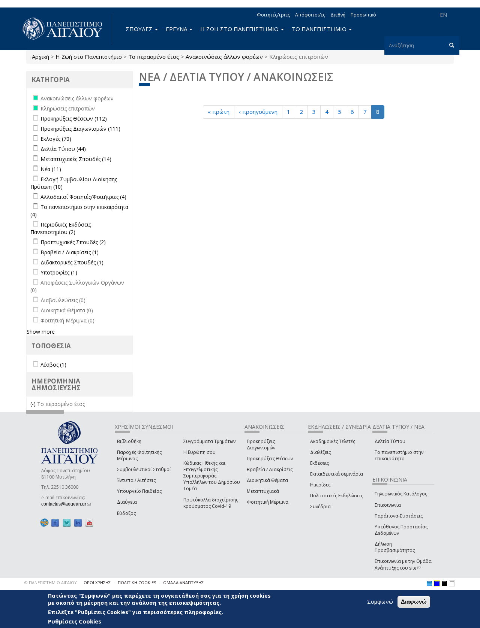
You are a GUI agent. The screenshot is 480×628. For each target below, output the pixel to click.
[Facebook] (55, 523)
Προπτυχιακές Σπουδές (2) (73, 242)
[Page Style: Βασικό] (429, 583)
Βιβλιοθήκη (129, 441)
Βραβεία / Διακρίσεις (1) (69, 252)
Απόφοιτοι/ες (310, 15)
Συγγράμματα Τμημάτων (209, 441)
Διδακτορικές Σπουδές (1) (72, 262)
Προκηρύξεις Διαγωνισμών (261, 444)
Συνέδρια (320, 506)
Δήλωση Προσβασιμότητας (395, 547)
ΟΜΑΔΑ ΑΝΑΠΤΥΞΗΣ (183, 582)
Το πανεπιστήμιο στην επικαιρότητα (399, 455)
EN (443, 14)
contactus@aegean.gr (66, 504)
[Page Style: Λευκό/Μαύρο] (444, 583)
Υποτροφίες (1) (58, 272)
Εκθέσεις (319, 463)
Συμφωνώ (380, 601)
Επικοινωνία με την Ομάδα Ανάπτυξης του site (403, 564)
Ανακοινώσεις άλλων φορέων (224, 56)
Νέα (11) (50, 169)
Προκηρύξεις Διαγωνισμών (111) (80, 128)
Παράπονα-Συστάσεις (399, 516)
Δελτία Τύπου (390, 441)
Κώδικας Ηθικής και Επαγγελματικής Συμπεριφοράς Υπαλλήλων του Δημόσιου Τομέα (211, 476)
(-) (33, 403)
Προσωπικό (363, 15)
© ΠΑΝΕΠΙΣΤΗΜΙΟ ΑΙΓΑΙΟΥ (50, 582)
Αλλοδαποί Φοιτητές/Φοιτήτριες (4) (83, 196)
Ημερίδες (320, 485)
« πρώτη (219, 111)
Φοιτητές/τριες (273, 15)
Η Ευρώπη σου (199, 452)
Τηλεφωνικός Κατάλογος (401, 494)
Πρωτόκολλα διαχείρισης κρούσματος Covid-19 (210, 503)
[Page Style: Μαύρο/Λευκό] (452, 583)
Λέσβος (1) (53, 364)
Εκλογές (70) (55, 138)
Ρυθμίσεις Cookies (74, 621)
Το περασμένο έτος (153, 56)
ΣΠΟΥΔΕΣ (140, 29)
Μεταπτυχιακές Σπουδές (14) (75, 159)
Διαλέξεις (320, 452)
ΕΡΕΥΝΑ (177, 29)
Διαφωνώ (414, 601)
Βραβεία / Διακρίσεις (269, 469)
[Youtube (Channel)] (89, 523)
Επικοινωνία (388, 505)
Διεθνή (337, 15)
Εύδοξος (126, 513)
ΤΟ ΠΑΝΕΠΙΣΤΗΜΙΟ (320, 29)
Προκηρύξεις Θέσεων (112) (73, 118)
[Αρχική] (66, 28)
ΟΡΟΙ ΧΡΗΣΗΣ (97, 582)
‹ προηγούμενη (258, 111)
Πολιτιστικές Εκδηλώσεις (336, 495)
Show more (41, 331)
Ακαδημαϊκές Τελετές (332, 441)
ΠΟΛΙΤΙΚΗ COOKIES (137, 582)
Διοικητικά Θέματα (267, 480)
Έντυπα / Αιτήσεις (136, 480)
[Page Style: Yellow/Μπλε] (437, 583)
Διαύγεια (127, 502)
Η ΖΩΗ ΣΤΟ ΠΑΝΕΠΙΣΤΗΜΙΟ (240, 29)
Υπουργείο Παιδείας (139, 491)
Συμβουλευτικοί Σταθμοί (144, 469)
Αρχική (40, 56)
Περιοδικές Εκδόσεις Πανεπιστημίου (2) (60, 228)
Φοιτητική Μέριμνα (267, 502)
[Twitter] (67, 523)
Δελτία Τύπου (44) (63, 148)
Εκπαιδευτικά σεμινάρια (336, 474)
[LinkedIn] (78, 523)
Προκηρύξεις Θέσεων (270, 458)
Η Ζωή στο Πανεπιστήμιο (89, 56)
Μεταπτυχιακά (263, 491)
